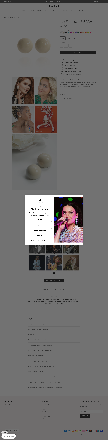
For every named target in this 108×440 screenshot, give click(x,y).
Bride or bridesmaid (40, 230)
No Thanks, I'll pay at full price (39, 241)
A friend (39, 235)
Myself (40, 219)
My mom (39, 225)
